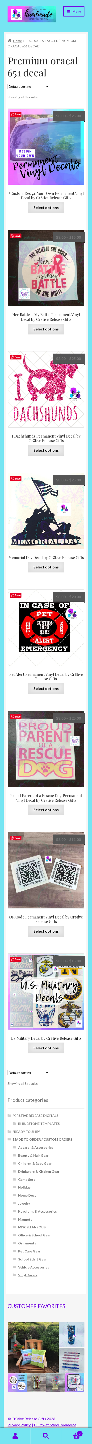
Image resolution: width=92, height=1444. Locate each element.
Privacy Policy (19, 1425)
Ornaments (27, 1243)
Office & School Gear (34, 1235)
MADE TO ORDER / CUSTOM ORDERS (42, 1139)
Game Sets (26, 1179)
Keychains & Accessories (37, 1211)
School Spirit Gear (32, 1259)
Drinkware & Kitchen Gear (38, 1171)
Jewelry (24, 1203)
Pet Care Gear (29, 1251)
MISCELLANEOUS (32, 1227)
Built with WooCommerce (55, 1425)
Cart (70, 1432)
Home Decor (28, 1195)
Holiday (24, 1187)
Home (17, 41)
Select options (46, 207)
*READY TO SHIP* (26, 1132)
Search (46, 1436)
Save (18, 114)
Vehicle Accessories (33, 1267)
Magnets (25, 1219)
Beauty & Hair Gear (33, 1155)
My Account (15, 1436)
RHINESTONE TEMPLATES (39, 1124)
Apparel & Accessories (35, 1147)
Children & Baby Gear (35, 1163)
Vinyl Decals (27, 1275)
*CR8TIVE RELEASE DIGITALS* (36, 1116)
